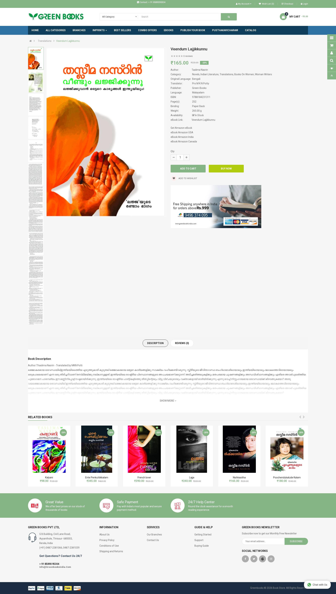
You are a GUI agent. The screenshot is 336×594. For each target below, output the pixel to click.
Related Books (40, 417)
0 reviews (188, 56)
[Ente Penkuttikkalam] (96, 449)
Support (198, 540)
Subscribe (296, 541)
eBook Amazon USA (182, 132)
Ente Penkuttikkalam (96, 477)
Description (155, 343)
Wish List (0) (267, 4)
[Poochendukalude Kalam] (286, 449)
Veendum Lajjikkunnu (68, 41)
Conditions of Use (109, 545)
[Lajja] (191, 449)
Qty (172, 151)
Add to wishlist (187, 178)
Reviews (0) (182, 343)
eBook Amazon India (182, 137)
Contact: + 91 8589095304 (152, 2)
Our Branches (154, 534)
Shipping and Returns (111, 551)
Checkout (288, 4)
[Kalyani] (49, 449)
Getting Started (202, 534)
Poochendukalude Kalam (287, 477)
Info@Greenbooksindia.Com (55, 567)
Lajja (191, 477)
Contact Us (153, 540)
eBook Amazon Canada (184, 141)
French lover (144, 477)
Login (305, 4)
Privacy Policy (106, 540)
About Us (104, 534)
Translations (44, 41)
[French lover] (144, 449)
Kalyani (49, 477)
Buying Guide (201, 545)
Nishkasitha (239, 477)
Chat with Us (320, 584)
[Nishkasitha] (239, 449)
